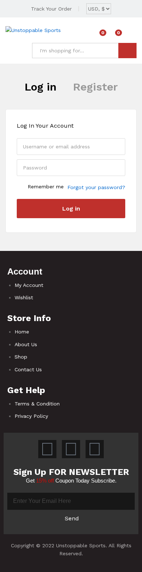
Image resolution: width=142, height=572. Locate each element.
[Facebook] (71, 449)
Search (127, 50)
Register (95, 86)
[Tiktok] (47, 449)
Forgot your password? (96, 187)
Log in (40, 86)
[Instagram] (95, 449)
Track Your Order (51, 9)
